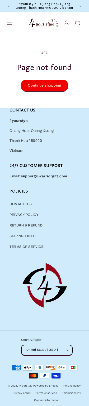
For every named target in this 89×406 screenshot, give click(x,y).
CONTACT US (20, 204)
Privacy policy (22, 393)
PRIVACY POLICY (23, 215)
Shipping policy (71, 393)
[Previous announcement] (9, 6)
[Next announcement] (80, 6)
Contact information (46, 400)
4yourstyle (26, 385)
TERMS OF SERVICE (26, 247)
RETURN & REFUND (26, 225)
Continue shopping (44, 85)
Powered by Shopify (46, 385)
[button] (9, 23)
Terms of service (46, 393)
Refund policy (72, 385)
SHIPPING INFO (22, 236)
